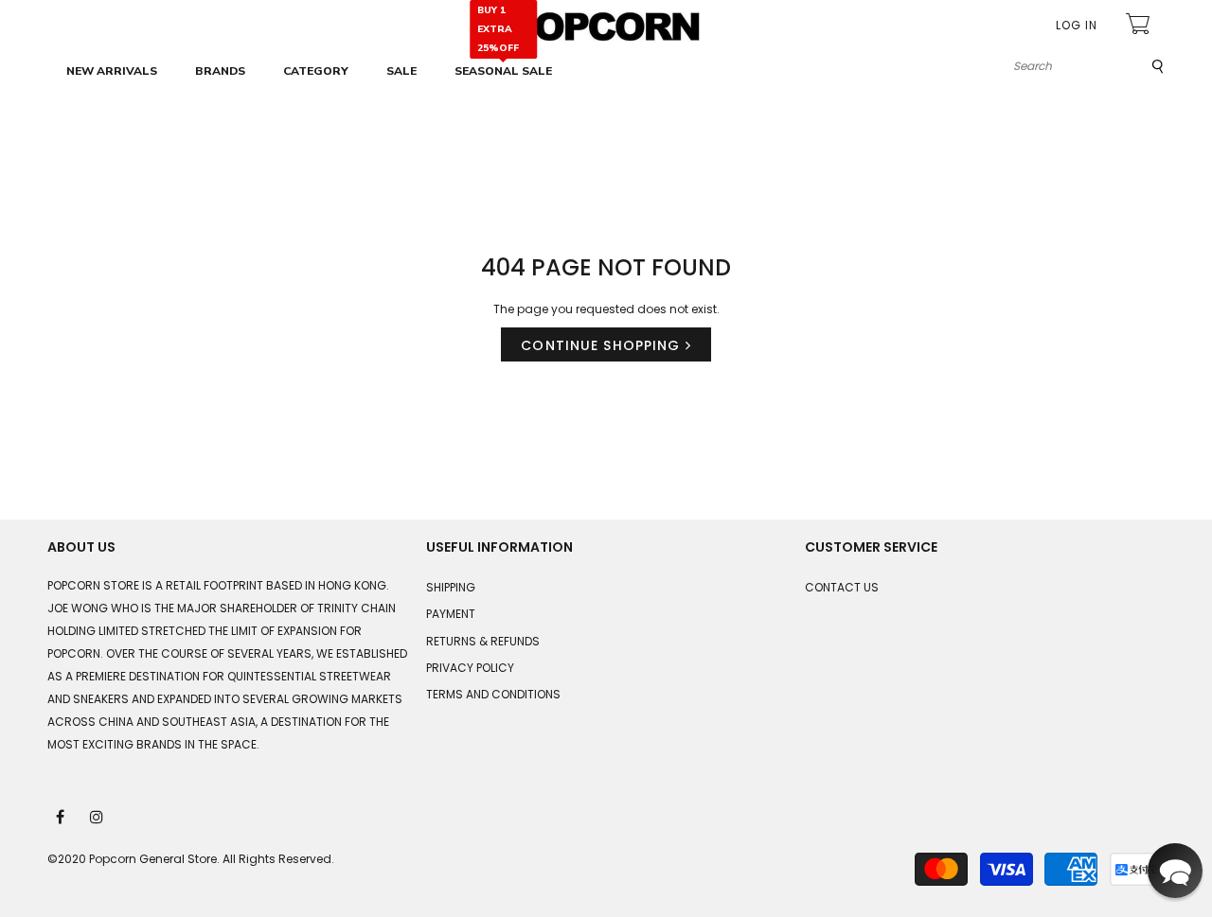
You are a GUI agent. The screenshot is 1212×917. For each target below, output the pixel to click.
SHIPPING (450, 587)
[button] (1175, 870)
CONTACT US (842, 587)
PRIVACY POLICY (470, 668)
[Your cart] (1140, 26)
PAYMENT (450, 614)
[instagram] (97, 816)
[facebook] (61, 816)
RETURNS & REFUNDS (483, 641)
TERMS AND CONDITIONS (493, 694)
